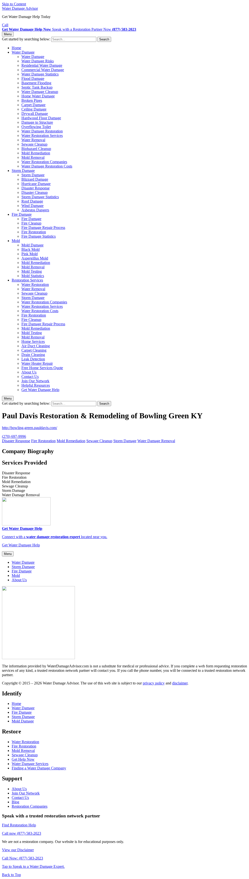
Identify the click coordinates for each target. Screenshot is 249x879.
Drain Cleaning (33, 355)
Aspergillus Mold (34, 258)
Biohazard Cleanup (36, 149)
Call (5, 25)
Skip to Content (14, 4)
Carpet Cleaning (33, 350)
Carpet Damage (33, 105)
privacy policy (154, 683)
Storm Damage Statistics (40, 197)
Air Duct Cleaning (35, 346)
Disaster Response (35, 188)
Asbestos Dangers (35, 210)
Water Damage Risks (37, 61)
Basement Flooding (36, 83)
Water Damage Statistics (40, 74)
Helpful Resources (35, 385)
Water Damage (23, 52)
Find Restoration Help (19, 825)
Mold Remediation (35, 153)
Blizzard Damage (34, 179)
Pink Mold (29, 254)
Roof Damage (32, 201)
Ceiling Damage (33, 109)
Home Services (33, 341)
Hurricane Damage (36, 184)
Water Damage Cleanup (39, 92)
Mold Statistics (32, 276)
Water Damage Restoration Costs (46, 166)
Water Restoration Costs (39, 311)
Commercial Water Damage (42, 70)
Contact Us (30, 376)
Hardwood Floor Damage (41, 118)
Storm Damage (23, 170)
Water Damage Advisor (20, 8)
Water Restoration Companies (44, 162)
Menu (8, 34)
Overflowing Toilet (36, 127)
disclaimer (179, 683)
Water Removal (33, 140)
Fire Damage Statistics (38, 236)
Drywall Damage (34, 114)
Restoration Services (27, 280)
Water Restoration (35, 284)
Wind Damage (32, 206)
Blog (15, 802)
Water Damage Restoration (42, 131)
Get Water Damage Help (40, 390)
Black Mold (30, 249)
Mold (16, 241)
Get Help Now (23, 759)
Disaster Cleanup (34, 192)
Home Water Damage (38, 96)
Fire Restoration (33, 232)
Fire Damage (22, 214)
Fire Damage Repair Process (43, 227)
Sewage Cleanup (34, 144)
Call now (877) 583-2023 (21, 833)
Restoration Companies (29, 806)
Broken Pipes (31, 100)
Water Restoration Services (42, 135)
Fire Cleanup (31, 223)
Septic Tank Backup (37, 87)
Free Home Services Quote (42, 368)
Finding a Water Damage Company (39, 768)
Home (16, 48)
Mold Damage (32, 245)
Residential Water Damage (41, 65)
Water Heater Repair (37, 363)
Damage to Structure (37, 122)
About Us (28, 372)
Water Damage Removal (156, 441)
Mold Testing (31, 271)
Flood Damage (32, 78)
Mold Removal (32, 157)
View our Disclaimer (18, 850)
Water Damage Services (30, 764)
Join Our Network (35, 381)
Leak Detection (33, 359)
